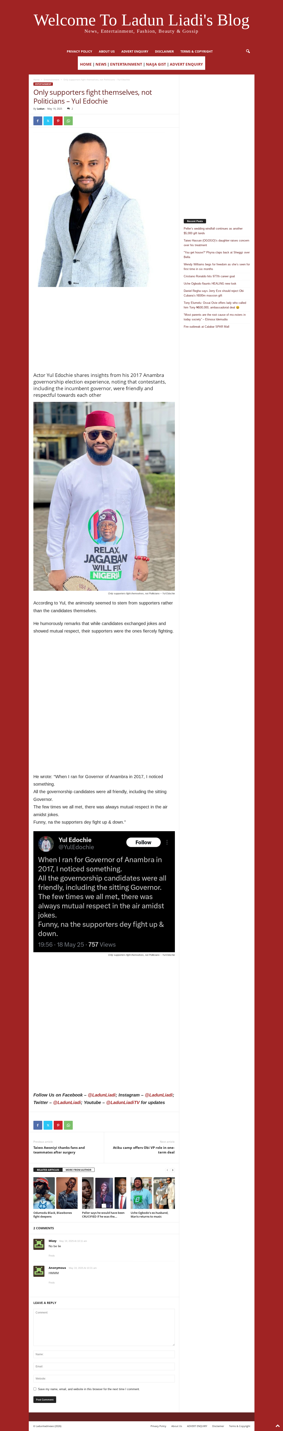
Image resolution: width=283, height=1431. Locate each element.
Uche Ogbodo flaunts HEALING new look (210, 283)
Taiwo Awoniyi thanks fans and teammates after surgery (59, 1149)
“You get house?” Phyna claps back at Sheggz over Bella (217, 255)
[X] (48, 120)
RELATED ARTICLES (48, 1169)
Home (36, 79)
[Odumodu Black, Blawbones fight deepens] (55, 1193)
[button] (248, 51)
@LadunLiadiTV (123, 1102)
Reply (52, 1255)
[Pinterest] (58, 120)
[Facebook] (37, 120)
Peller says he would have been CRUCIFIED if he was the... (103, 1214)
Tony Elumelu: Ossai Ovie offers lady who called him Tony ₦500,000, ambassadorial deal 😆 (215, 305)
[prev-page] (167, 1170)
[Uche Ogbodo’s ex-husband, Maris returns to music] (153, 1193)
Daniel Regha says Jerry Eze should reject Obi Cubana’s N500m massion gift (214, 293)
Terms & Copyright (196, 51)
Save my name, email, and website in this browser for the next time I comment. (89, 1389)
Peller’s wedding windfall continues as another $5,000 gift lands (213, 231)
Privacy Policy (79, 51)
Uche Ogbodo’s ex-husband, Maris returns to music (149, 1214)
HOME (86, 64)
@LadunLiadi (102, 1095)
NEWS (101, 64)
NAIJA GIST (156, 64)
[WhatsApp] (68, 120)
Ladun (40, 108)
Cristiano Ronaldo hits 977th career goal (209, 276)
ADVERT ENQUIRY (134, 51)
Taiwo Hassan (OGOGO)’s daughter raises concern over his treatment (216, 243)
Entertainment (51, 79)
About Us (107, 51)
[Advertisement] (104, 298)
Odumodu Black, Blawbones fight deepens (52, 1214)
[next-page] (172, 1170)
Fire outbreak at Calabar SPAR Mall (206, 326)
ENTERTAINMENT (126, 64)
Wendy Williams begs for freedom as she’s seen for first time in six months (217, 267)
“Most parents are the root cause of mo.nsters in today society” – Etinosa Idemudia (215, 317)
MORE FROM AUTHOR (78, 1169)
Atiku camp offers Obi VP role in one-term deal (144, 1149)
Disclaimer (164, 51)
